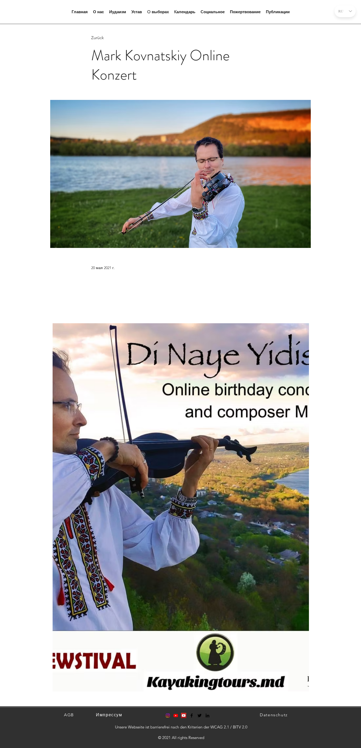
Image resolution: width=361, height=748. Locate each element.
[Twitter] (199, 715)
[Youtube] (175, 715)
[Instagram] (167, 715)
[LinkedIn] (207, 715)
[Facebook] (191, 715)
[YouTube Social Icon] (183, 715)
